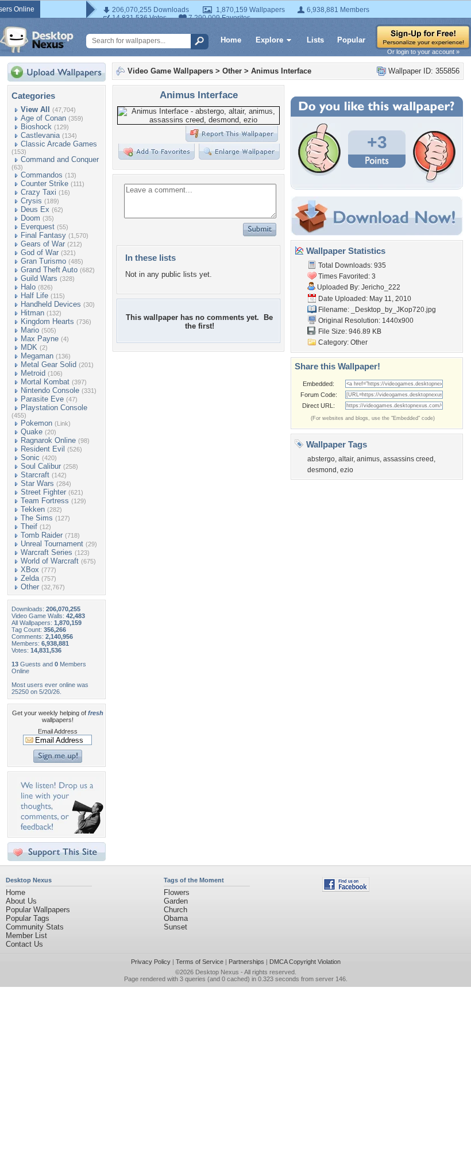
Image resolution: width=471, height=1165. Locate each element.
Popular (351, 40)
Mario (30, 330)
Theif (29, 526)
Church (175, 909)
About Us (21, 901)
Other (30, 586)
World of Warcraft (50, 561)
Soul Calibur (41, 466)
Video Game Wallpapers (170, 71)
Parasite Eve (42, 399)
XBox (30, 569)
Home (231, 40)
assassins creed (408, 459)
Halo (28, 287)
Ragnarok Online (48, 440)
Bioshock (36, 126)
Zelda (30, 578)
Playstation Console (54, 407)
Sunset (175, 927)
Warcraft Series (46, 552)
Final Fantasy (43, 235)
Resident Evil (43, 449)
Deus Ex (35, 209)
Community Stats (35, 927)
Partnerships (246, 961)
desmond (322, 470)
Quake (32, 431)
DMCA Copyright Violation (305, 961)
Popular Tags (27, 918)
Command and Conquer (60, 159)
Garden (176, 901)
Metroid (33, 373)
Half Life (34, 295)
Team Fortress (45, 500)
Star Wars (37, 483)
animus (368, 459)
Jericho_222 (380, 287)
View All (35, 109)
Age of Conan (43, 118)
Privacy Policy (151, 961)
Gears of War (43, 244)
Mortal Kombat (45, 381)
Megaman (37, 356)
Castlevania (40, 135)
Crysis (31, 200)
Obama (176, 918)
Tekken (33, 509)
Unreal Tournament (52, 543)
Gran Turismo (43, 261)
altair (345, 459)
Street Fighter (43, 492)
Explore (269, 40)
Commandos (42, 175)
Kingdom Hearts (47, 321)
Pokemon (36, 423)
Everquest (38, 226)
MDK (29, 347)
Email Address (58, 731)
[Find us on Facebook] (345, 889)
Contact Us (24, 944)
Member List (26, 935)
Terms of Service (199, 961)
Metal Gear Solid (48, 364)
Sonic (30, 457)
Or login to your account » (423, 51)
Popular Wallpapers (38, 909)
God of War (40, 252)
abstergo (321, 459)
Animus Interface (281, 71)
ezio (346, 470)
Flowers (177, 892)
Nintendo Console (50, 390)
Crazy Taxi (38, 192)
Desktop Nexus (217, 972)
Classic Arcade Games (59, 144)
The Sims (37, 518)
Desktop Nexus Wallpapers (37, 39)
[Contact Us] (60, 831)
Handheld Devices (51, 304)
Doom (30, 218)
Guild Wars (39, 278)
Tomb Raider (42, 535)
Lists (315, 40)
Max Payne (40, 338)
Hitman (32, 312)
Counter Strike (44, 183)
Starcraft (35, 474)
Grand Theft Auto (49, 269)
